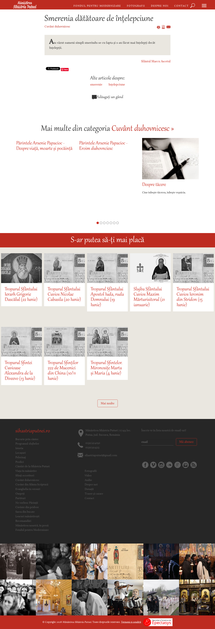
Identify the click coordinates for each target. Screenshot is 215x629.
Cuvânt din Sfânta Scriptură (31, 484)
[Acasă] (25, 5)
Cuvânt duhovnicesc (57, 26)
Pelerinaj (20, 457)
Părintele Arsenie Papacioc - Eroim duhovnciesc (103, 146)
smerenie (96, 84)
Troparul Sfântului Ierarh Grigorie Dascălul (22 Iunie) (21, 295)
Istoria (19, 448)
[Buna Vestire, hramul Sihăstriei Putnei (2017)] (90, 561)
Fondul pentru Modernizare (97, 6)
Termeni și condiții (131, 622)
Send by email (168, 27)
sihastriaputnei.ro (32, 431)
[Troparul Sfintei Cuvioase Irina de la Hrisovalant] (125, 561)
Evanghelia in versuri (27, 489)
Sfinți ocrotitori (24, 475)
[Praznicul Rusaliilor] (90, 597)
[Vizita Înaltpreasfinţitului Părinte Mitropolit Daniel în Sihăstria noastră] (18, 561)
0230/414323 (92, 447)
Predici (19, 462)
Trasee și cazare (94, 493)
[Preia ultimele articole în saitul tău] (193, 465)
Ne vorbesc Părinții (26, 503)
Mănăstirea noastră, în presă (31, 525)
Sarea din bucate (25, 512)
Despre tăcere (154, 185)
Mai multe (107, 403)
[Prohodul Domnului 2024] (161, 561)
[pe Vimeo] (153, 465)
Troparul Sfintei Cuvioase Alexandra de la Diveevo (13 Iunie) (20, 371)
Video (88, 475)
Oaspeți (20, 493)
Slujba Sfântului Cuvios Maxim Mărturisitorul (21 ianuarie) (149, 297)
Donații (89, 489)
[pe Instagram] (161, 465)
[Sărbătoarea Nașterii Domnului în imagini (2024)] (197, 597)
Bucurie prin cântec (27, 439)
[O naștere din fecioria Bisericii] (197, 561)
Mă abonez (186, 442)
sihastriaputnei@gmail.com (101, 455)
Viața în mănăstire (26, 471)
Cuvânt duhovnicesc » (143, 129)
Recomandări (23, 521)
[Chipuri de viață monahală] (54, 561)
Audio (88, 480)
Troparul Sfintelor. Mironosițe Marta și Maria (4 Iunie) (106, 368)
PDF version (163, 27)
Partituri (20, 498)
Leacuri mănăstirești (27, 516)
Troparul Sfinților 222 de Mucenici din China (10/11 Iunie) (63, 371)
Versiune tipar (158, 27)
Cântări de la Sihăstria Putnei (32, 466)
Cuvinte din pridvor (27, 507)
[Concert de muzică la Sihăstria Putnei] (125, 597)
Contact (181, 6)
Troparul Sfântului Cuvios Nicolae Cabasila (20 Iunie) (64, 295)
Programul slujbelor (27, 443)
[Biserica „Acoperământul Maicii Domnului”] (54, 597)
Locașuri (20, 453)
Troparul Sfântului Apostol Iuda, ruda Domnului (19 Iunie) (107, 297)
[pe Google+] (177, 465)
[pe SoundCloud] (169, 465)
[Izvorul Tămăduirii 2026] (161, 597)
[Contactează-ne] (185, 465)
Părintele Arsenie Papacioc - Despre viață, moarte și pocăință (44, 146)
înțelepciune (117, 84)
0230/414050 (92, 443)
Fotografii (136, 6)
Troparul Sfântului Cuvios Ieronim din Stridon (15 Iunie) (193, 297)
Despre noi (159, 6)
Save (66, 69)
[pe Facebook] (145, 465)
